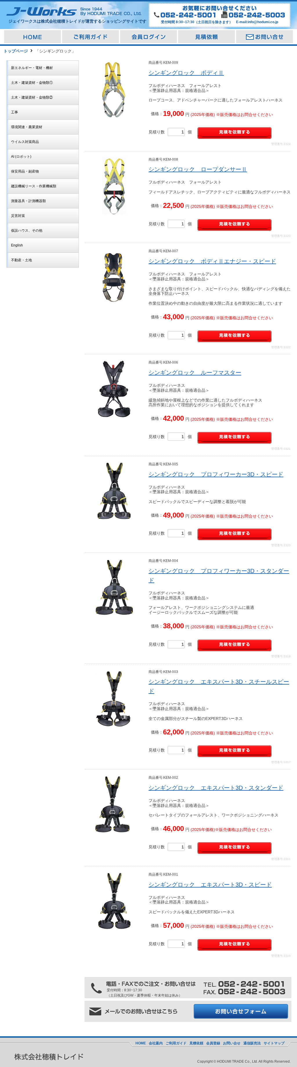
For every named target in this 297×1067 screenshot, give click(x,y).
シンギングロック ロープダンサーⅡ (197, 169)
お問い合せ (231, 1043)
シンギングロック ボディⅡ (186, 73)
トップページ (15, 51)
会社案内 (156, 1043)
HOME (140, 1043)
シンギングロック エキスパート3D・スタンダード (215, 788)
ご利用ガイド (176, 1043)
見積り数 (156, 132)
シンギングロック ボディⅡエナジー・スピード (212, 261)
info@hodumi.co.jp (263, 22)
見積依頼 (196, 1043)
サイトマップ (274, 1043)
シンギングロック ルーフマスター (194, 372)
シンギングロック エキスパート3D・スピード (210, 884)
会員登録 (213, 1043)
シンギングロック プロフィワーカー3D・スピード (215, 474)
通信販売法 (252, 1043)
